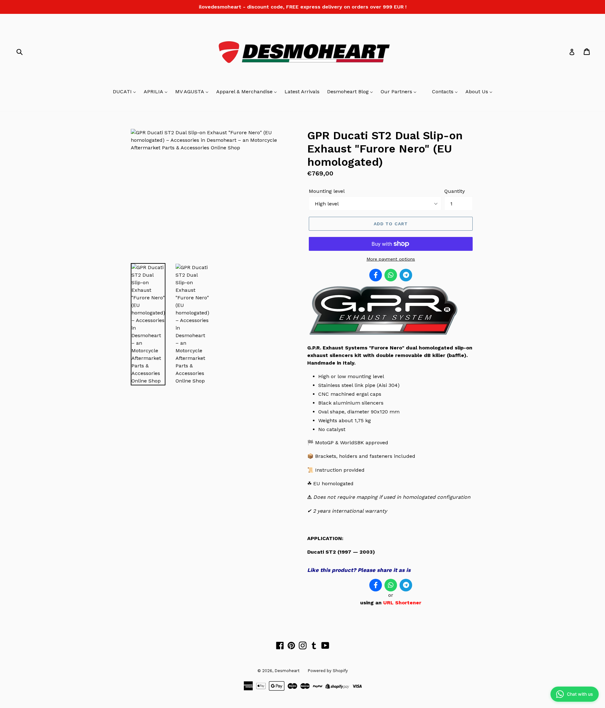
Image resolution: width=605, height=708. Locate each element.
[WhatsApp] (390, 275)
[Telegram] (406, 275)
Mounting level (327, 191)
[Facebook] (375, 275)
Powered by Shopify (328, 670)
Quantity (454, 191)
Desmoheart (287, 670)
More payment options (390, 259)
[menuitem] (124, 92)
